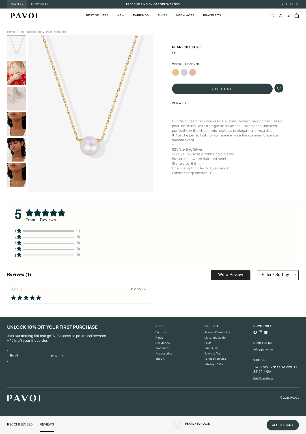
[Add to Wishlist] (278, 88)
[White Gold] (184, 72)
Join (54, 356)
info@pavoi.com (264, 349)
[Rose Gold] (192, 72)
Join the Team (214, 353)
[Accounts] (288, 15)
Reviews (47, 424)
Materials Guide (215, 337)
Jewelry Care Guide (218, 332)
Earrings (161, 332)
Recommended (20, 424)
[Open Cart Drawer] (296, 15)
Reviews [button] (19, 275)
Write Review (230, 275)
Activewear (39, 4)
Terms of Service (216, 359)
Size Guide (212, 348)
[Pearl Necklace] (22, 15)
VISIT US (288, 4)
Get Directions (263, 378)
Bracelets (161, 348)
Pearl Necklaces (30, 32)
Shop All (160, 359)
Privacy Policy (214, 364)
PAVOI (294, 398)
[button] (90, 113)
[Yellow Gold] (175, 72)
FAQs (208, 343)
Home (11, 32)
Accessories (163, 353)
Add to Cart (222, 89)
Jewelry (17, 4)
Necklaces (162, 343)
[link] (177, 425)
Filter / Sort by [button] (275, 275)
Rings (159, 337)
